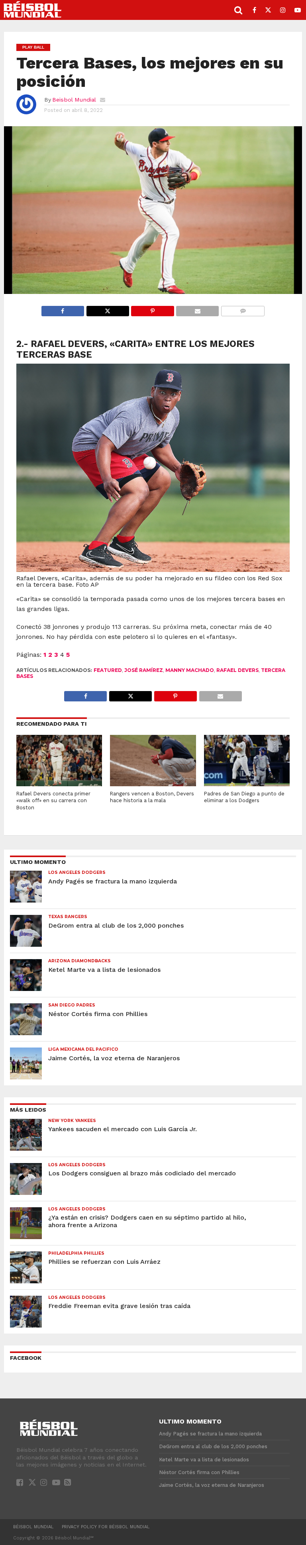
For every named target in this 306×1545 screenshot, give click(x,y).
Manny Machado (189, 670)
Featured (108, 670)
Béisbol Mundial (33, 1526)
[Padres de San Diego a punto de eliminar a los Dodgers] (247, 784)
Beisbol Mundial (74, 99)
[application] (153, 210)
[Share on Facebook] (62, 309)
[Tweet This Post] (107, 309)
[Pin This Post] (152, 309)
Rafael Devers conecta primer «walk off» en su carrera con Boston (53, 801)
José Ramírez (143, 670)
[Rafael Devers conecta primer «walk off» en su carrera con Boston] (59, 784)
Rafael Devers (237, 670)
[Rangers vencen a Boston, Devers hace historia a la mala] (153, 784)
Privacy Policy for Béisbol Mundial (106, 1526)
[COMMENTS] (243, 309)
